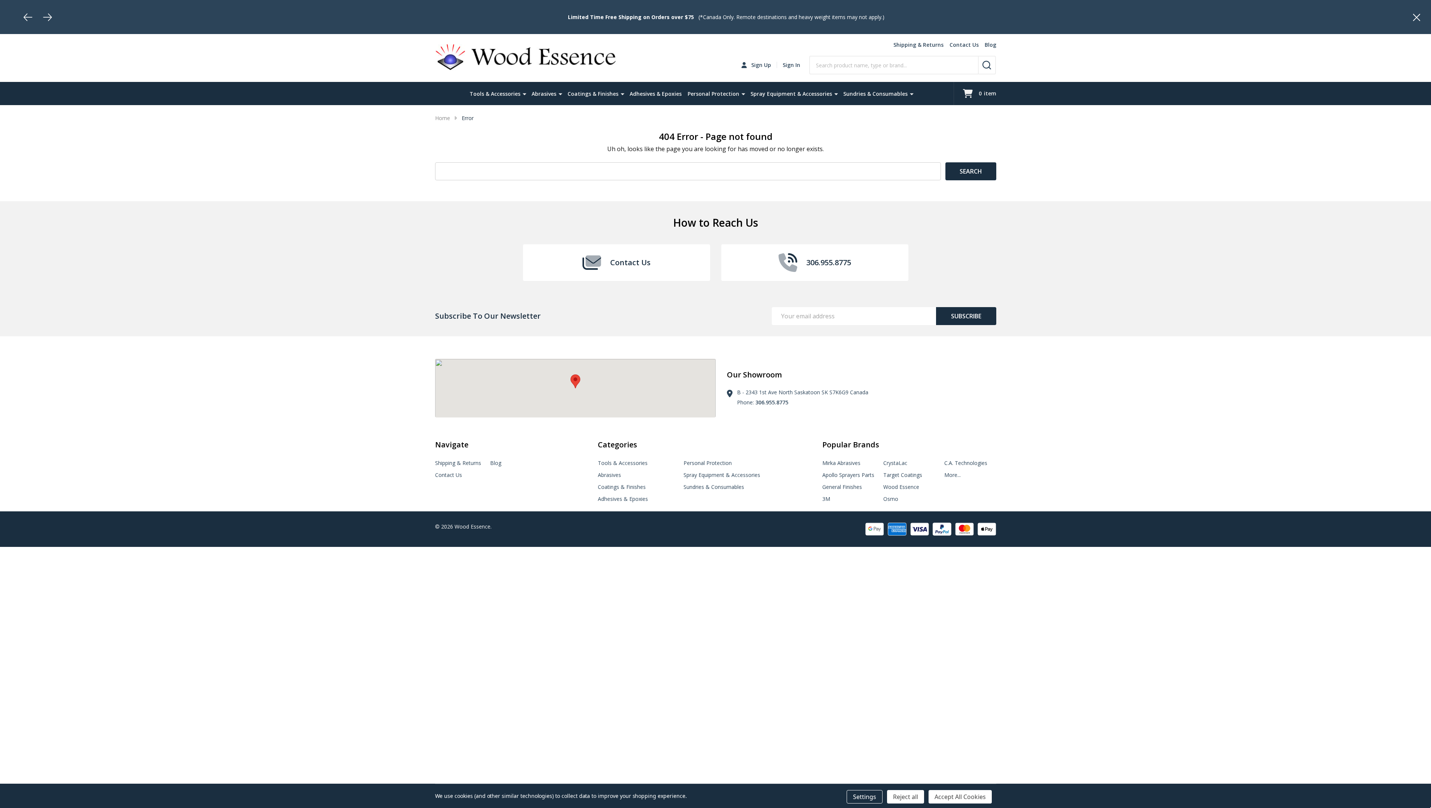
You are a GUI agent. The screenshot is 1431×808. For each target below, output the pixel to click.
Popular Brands (850, 445)
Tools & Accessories (495, 93)
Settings (864, 797)
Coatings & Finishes (593, 93)
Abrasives (544, 93)
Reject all (905, 797)
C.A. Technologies (965, 462)
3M (826, 498)
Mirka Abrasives (841, 462)
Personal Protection (713, 93)
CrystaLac (895, 462)
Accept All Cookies (960, 797)
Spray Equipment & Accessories (791, 93)
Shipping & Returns (918, 44)
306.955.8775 (771, 402)
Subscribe (966, 316)
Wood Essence (901, 486)
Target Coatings (902, 474)
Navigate (451, 445)
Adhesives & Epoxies (656, 93)
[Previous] (28, 17)
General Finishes (842, 486)
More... (952, 474)
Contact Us (964, 44)
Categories (617, 445)
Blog (990, 44)
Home (442, 118)
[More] (524, 93)
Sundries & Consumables (875, 93)
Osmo (890, 498)
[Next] (47, 17)
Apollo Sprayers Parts (848, 474)
